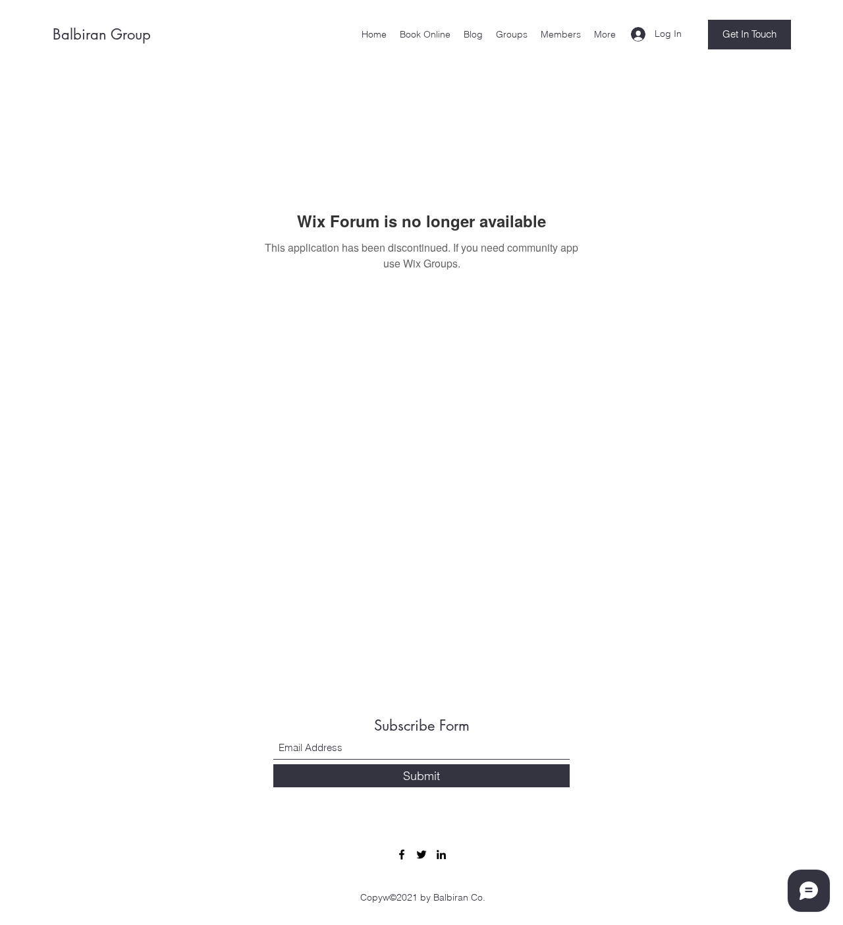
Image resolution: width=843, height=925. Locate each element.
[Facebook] (401, 854)
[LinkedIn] (441, 854)
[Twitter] (421, 854)
